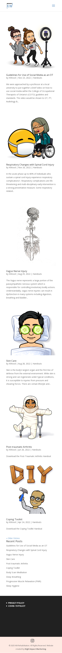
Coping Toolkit (14, 519)
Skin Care (11, 360)
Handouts (37, 77)
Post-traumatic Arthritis (19, 446)
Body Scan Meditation (16, 572)
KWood (12, 77)
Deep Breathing (13, 576)
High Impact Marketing (35, 649)
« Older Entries (13, 538)
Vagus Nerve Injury (16, 271)
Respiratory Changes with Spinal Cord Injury (30, 164)
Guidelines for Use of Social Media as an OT (29, 75)
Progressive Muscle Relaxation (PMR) (23, 581)
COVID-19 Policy (16, 606)
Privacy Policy (16, 603)
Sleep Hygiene (12, 585)
